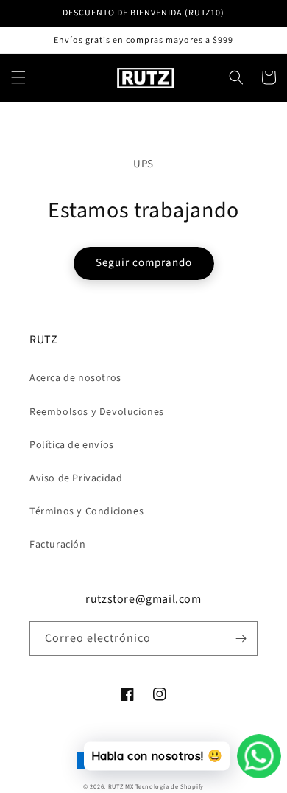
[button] (18, 77)
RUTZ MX (121, 786)
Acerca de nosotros (75, 378)
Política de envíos (71, 445)
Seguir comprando (144, 262)
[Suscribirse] (240, 638)
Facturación (57, 544)
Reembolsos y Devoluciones (96, 412)
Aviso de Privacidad (75, 478)
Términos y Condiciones (86, 511)
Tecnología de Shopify (169, 786)
